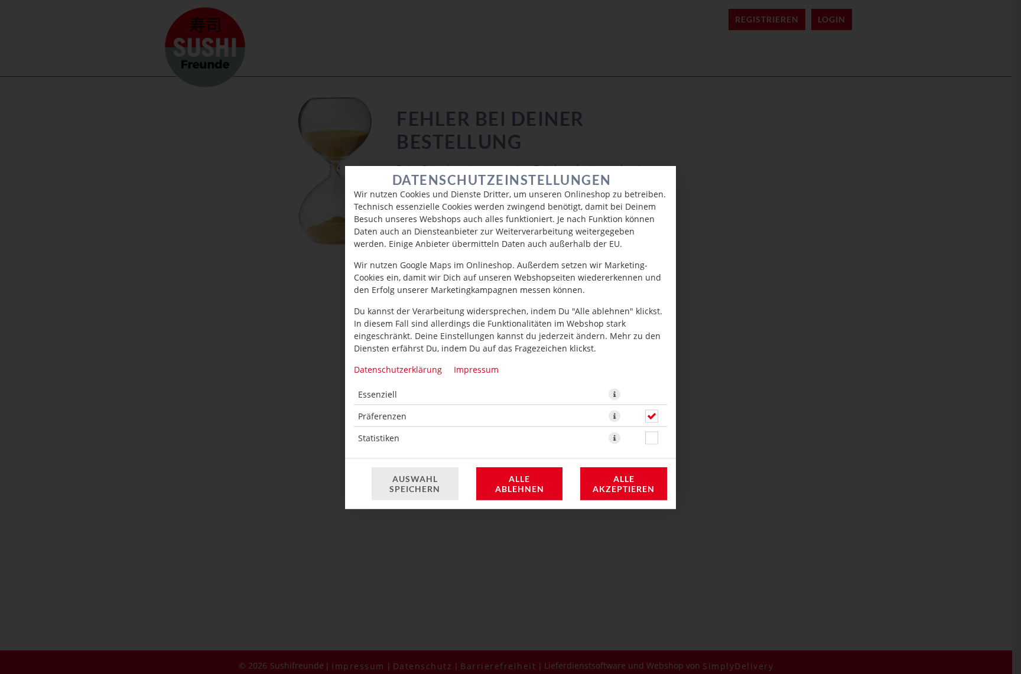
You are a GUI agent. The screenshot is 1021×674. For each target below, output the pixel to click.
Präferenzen (382, 415)
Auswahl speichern (414, 483)
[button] (614, 394)
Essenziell (377, 393)
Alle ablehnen (519, 483)
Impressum (476, 369)
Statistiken (378, 437)
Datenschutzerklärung (398, 369)
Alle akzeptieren (624, 483)
